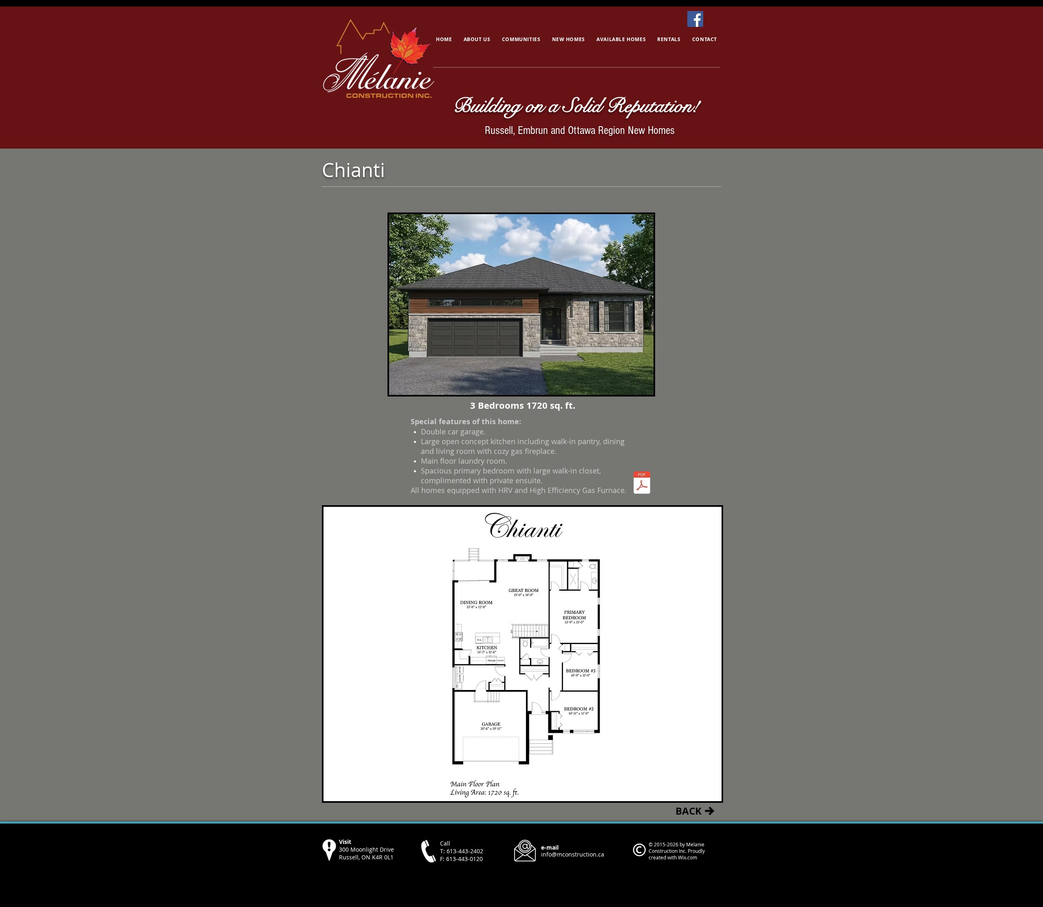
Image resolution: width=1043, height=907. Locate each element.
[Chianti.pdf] (642, 483)
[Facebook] (695, 19)
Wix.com (687, 857)
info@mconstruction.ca (572, 854)
